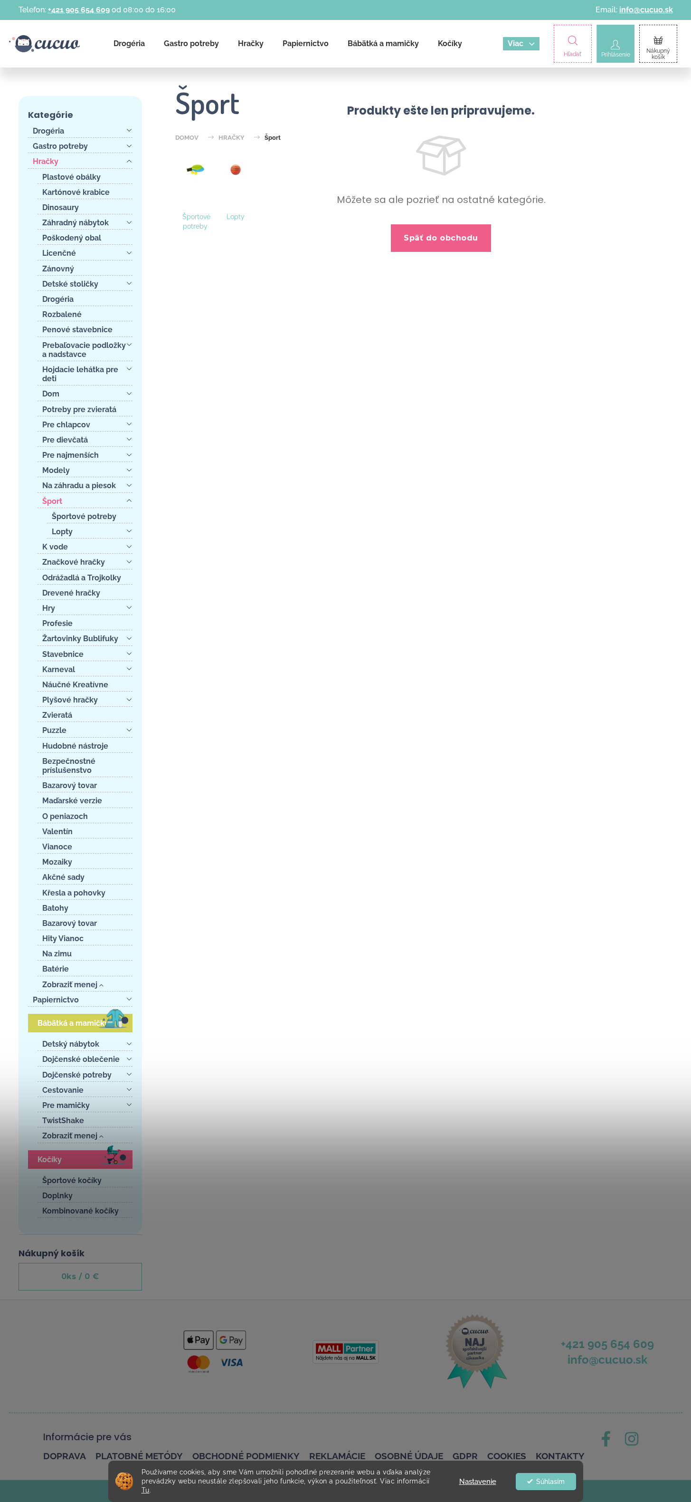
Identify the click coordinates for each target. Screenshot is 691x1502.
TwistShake (63, 1120)
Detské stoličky (70, 284)
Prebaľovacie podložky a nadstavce (84, 350)
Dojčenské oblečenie (81, 1059)
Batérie (55, 968)
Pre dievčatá (65, 439)
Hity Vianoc (63, 938)
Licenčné (59, 253)
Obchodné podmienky (246, 1456)
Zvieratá (57, 715)
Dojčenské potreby (77, 1074)
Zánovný (58, 268)
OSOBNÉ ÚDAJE (409, 1456)
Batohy (55, 908)
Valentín (57, 831)
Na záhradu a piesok (79, 485)
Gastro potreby (60, 146)
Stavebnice (63, 654)
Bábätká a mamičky (73, 1023)
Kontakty (560, 1456)
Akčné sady (63, 877)
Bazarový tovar (69, 785)
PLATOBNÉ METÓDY (139, 1456)
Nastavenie (477, 1481)
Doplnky (57, 1195)
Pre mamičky (66, 1105)
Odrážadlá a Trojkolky (81, 577)
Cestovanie (63, 1090)
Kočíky (50, 1159)
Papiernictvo (56, 999)
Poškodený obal (71, 237)
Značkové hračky (73, 562)
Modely (56, 470)
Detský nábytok (70, 1044)
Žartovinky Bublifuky (80, 638)
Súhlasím (550, 1481)
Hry (48, 608)
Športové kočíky (72, 1180)
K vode (55, 546)
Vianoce (57, 846)
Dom (50, 393)
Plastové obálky (71, 177)
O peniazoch (65, 816)
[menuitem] (129, 44)
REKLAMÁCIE (337, 1456)
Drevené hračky (71, 592)
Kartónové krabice (76, 192)
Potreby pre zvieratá (79, 409)
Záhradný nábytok (75, 222)
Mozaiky (57, 862)
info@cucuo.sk (646, 9)
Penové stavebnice (77, 329)
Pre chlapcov (66, 424)
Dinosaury (60, 207)
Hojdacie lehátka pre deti (80, 374)
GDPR (465, 1456)
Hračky (45, 161)
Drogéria (48, 130)
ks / (80, 1276)
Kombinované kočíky (80, 1210)
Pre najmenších (70, 455)
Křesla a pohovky (73, 892)
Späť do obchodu (441, 237)
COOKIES (506, 1456)
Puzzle (54, 730)
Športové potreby (84, 516)
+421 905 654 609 (79, 9)
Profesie (57, 623)
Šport (52, 501)
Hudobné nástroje (75, 746)
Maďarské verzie (72, 800)
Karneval (58, 669)
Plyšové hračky (70, 699)
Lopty (62, 531)
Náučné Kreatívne (75, 684)
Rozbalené (62, 314)
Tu (146, 1490)
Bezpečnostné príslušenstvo (68, 766)
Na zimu (57, 953)
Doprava (64, 1456)
